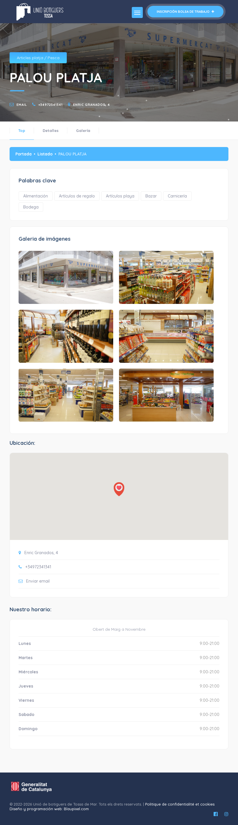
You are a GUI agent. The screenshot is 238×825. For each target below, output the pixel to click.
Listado (45, 154)
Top (21, 130)
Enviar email (38, 581)
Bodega (31, 207)
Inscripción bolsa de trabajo (183, 12)
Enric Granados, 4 (91, 105)
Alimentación (35, 196)
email (22, 105)
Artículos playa (120, 196)
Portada (23, 154)
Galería (83, 130)
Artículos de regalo (77, 196)
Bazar (151, 196)
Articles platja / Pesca (38, 57)
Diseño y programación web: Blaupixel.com (49, 808)
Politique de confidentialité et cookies (179, 804)
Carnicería (177, 196)
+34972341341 (50, 105)
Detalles (51, 130)
